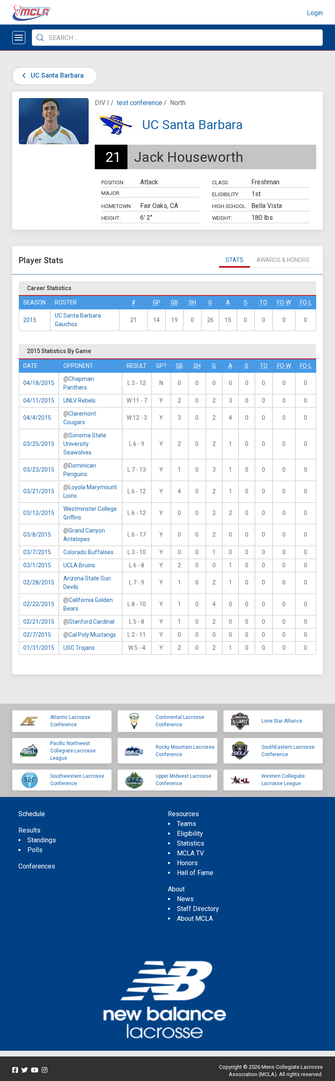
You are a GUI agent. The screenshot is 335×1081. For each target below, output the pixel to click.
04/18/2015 (38, 383)
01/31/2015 (38, 648)
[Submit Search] (40, 37)
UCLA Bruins (79, 565)
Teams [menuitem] (186, 824)
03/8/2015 (37, 534)
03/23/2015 (38, 469)
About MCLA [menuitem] (195, 918)
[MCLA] (32, 13)
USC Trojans (79, 648)
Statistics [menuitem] (190, 843)
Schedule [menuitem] (31, 814)
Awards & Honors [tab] (283, 260)
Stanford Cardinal (91, 621)
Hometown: (116, 206)
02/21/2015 (38, 621)
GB (174, 302)
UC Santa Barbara (56, 75)
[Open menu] (18, 37)
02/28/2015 (38, 582)
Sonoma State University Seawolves (84, 444)
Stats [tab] (234, 260)
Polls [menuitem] (34, 850)
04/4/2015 (37, 417)
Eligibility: (225, 194)
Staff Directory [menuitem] (198, 909)
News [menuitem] (185, 899)
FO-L (306, 302)
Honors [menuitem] (187, 863)
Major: (111, 193)
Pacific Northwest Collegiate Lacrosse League (73, 751)
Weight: (222, 218)
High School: (229, 206)
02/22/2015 (38, 604)
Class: (220, 182)
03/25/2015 (38, 444)
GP (156, 302)
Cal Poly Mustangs (92, 634)
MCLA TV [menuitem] (190, 853)
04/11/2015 (38, 400)
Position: (113, 182)
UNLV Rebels (79, 400)
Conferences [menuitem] (36, 866)
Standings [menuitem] (41, 840)
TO (263, 302)
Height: (111, 218)
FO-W (284, 302)
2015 (29, 320)
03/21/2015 (38, 491)
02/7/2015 (37, 634)
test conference (139, 103)
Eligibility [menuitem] (190, 833)
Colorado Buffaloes (88, 552)
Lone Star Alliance (281, 721)
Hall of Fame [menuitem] (195, 873)
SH (192, 302)
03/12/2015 (38, 513)
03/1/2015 (37, 565)
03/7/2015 (37, 552)
